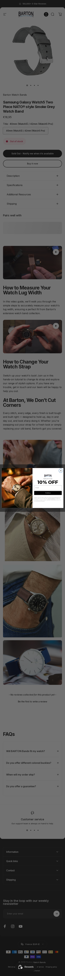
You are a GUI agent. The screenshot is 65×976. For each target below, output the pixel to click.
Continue (47, 493)
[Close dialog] (61, 471)
